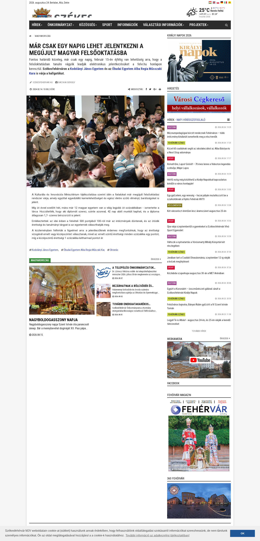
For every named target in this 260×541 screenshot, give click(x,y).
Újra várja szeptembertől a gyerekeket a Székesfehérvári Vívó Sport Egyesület (198, 228)
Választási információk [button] (162, 25)
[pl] (218, 2)
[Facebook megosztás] (146, 89)
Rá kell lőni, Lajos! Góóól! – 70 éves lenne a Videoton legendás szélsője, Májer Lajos (198, 166)
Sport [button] (107, 25)
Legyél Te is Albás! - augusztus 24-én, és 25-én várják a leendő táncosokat (198, 322)
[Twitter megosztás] (150, 89)
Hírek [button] (36, 25)
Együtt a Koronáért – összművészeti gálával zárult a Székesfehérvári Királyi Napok (193, 290)
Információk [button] (127, 25)
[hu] (210, 2)
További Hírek (199, 331)
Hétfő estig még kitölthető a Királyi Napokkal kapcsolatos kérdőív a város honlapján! (197, 181)
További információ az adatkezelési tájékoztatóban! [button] (157, 535)
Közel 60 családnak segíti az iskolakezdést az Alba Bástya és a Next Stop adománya (198, 150)
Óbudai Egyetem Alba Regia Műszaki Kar (84, 249)
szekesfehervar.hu (43, 82)
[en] (214, 2)
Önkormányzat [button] (60, 25)
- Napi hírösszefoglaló (190, 119)
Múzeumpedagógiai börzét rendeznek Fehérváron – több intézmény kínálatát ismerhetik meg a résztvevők (196, 134)
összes (224, 338)
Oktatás (114, 249)
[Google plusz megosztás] (155, 89)
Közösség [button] (87, 25)
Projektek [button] (198, 25)
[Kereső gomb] (226, 25)
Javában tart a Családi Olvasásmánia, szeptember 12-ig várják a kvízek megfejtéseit (198, 259)
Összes (155, 259)
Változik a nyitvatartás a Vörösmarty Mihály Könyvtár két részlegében (196, 244)
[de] (222, 2)
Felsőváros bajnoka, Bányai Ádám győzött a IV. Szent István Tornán (197, 306)
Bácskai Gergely (66, 82)
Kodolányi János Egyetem (87, 69)
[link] (199, 61)
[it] (225, 2)
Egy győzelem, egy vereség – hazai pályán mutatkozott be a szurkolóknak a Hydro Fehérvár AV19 (197, 197)
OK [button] (242, 533)
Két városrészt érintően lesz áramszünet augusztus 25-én (196, 211)
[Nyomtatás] (160, 89)
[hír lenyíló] (228, 119)
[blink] (229, 2)
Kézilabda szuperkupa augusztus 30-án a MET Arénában (195, 273)
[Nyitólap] (30, 36)
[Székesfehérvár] (62, 12)
